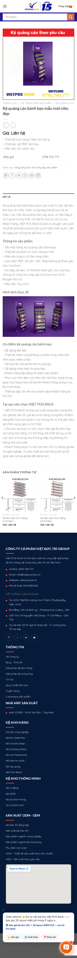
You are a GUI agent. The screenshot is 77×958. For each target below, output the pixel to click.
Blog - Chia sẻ (14, 662)
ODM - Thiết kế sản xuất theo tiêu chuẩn (29, 853)
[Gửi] (70, 16)
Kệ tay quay (13, 766)
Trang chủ (10, 103)
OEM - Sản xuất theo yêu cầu (23, 859)
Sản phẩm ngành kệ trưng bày (24, 842)
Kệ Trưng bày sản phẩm (36, 103)
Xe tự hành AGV (15, 805)
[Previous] (2, 505)
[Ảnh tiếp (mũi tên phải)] (14, 951)
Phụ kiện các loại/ (16, 847)
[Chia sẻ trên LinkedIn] (38, 176)
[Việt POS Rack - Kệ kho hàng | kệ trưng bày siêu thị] (38, 6)
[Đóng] (68, 917)
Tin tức (10, 679)
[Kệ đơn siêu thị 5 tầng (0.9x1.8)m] (57, 495)
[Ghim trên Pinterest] (32, 176)
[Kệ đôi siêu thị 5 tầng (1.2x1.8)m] (20, 495)
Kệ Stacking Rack (16, 749)
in (26, 637)
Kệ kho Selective (15, 737)
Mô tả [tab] (6, 196)
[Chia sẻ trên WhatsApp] (6, 176)
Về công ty (12, 656)
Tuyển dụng (13, 690)
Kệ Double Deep (15, 743)
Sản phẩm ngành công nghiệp (23, 836)
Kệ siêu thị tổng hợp (17, 825)
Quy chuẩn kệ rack (17, 685)
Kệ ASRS (11, 793)
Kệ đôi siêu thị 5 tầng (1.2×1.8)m (15, 519)
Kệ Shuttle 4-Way (16, 799)
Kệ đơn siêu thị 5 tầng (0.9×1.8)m (53, 519)
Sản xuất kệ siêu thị (17, 830)
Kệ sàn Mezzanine (16, 754)
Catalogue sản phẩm (18, 696)
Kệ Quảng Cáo (65, 103)
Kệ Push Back (14, 772)
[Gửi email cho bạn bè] (25, 176)
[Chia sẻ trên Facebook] (12, 176)
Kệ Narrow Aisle (15, 760)
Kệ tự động (12, 787)
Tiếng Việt (63, 6)
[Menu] (5, 6)
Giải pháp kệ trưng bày (19, 673)
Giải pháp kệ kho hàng (19, 668)
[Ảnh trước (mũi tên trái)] (3, 951)
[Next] (74, 505)
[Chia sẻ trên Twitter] (19, 176)
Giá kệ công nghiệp (17, 732)
